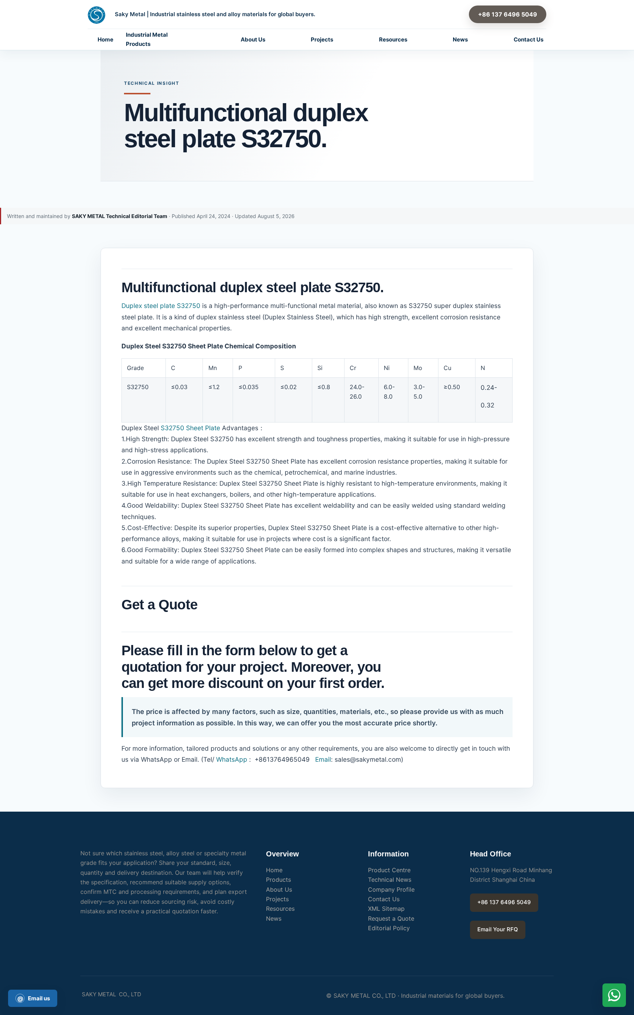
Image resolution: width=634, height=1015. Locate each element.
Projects (322, 39)
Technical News (389, 879)
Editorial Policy (389, 928)
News (460, 39)
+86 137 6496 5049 (507, 14)
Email (322, 759)
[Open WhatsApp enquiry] (614, 995)
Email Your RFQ (497, 929)
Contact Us (528, 39)
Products (278, 879)
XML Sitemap (386, 908)
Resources (393, 39)
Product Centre (389, 870)
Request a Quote (391, 918)
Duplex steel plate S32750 (160, 305)
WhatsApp (231, 759)
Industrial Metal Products (147, 39)
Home (105, 39)
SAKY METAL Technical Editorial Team (119, 216)
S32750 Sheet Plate (190, 428)
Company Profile (391, 889)
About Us (253, 39)
